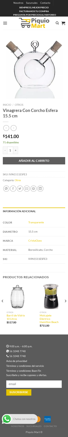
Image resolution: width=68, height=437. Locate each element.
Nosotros (18, 2)
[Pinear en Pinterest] (33, 188)
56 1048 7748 (17, 351)
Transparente (36, 222)
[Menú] (5, 23)
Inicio (7, 104)
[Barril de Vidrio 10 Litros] (17, 296)
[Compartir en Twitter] (20, 188)
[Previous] (3, 308)
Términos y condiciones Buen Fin (23, 370)
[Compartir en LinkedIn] (40, 188)
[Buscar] (57, 23)
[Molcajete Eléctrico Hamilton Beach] (50, 296)
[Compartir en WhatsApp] (6, 188)
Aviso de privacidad (16, 361)
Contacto (45, 2)
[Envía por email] (27, 188)
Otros (19, 104)
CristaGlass (35, 240)
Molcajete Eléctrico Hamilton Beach (49, 319)
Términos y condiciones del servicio (25, 365)
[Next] (65, 308)
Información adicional (19, 211)
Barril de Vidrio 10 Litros (16, 317)
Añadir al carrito (34, 160)
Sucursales (32, 2)
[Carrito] (63, 23)
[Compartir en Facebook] (13, 188)
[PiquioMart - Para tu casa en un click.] (34, 23)
